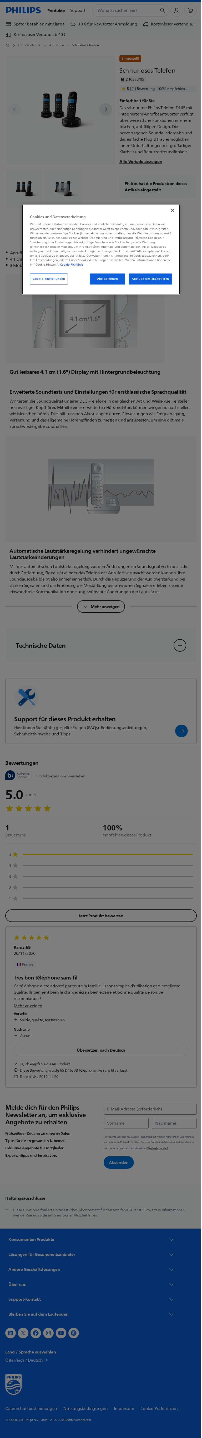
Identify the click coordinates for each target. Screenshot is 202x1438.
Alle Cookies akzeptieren (148, 278)
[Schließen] (170, 210)
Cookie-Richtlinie (69, 264)
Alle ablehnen (105, 278)
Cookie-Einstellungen (47, 278)
